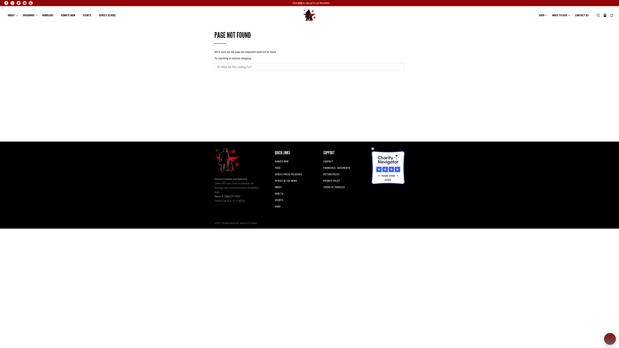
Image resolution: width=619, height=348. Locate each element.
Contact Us (582, 15)
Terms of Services (334, 187)
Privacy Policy (331, 180)
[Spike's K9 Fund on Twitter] (18, 3)
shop (278, 206)
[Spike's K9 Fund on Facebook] (6, 3)
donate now (282, 161)
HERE (300, 3)
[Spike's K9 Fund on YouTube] (25, 3)
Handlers (47, 15)
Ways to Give (559, 15)
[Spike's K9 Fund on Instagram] (12, 3)
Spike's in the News (286, 180)
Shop (542, 15)
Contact (328, 161)
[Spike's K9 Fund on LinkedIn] (31, 3)
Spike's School (107, 15)
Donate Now (68, 15)
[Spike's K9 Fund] (309, 15)
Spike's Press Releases (288, 174)
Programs (28, 15)
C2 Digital (252, 223)
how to (279, 193)
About (11, 15)
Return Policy (331, 174)
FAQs (277, 167)
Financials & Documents (336, 167)
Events (87, 15)
